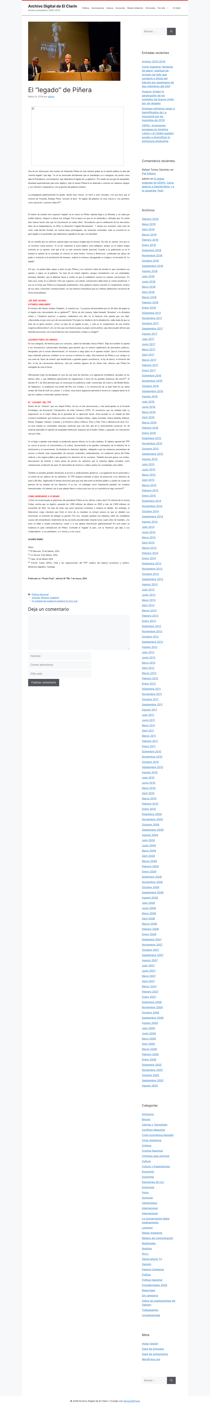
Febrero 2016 (150, 427)
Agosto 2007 (150, 960)
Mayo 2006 (149, 1038)
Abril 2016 (148, 417)
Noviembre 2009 (152, 819)
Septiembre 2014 (152, 516)
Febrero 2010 (150, 803)
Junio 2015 (148, 469)
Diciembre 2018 (151, 250)
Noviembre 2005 (152, 1070)
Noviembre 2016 (152, 380)
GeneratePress (132, 1401)
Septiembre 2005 (152, 1080)
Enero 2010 (149, 808)
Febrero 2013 (150, 615)
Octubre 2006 (150, 1012)
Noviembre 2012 (152, 631)
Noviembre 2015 (152, 443)
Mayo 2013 (149, 600)
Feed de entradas (153, 1348)
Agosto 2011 (149, 709)
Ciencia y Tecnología (154, 1124)
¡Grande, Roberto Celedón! (45, 597)
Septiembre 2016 (152, 391)
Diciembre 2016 (151, 375)
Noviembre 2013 (152, 568)
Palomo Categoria (153, 1269)
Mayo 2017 (148, 349)
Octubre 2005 (150, 1075)
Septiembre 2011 (152, 704)
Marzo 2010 (149, 798)
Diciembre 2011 (151, 688)
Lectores (147, 1227)
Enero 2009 (149, 871)
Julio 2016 (148, 401)
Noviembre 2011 (152, 694)
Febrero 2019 (150, 239)
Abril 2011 (148, 730)
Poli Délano (149, 173)
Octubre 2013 (150, 574)
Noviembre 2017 (152, 318)
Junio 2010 (148, 782)
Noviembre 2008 (152, 882)
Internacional (97, 8)
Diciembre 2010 (151, 751)
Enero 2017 (149, 370)
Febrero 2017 (150, 365)
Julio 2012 (148, 652)
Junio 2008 (149, 908)
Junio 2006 (149, 1033)
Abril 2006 (148, 1043)
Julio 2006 (148, 1028)
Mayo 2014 (149, 537)
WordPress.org (151, 1359)
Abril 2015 (148, 480)
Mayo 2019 (149, 224)
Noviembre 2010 (152, 756)
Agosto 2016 (150, 396)
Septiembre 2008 (152, 892)
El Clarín (177, 8)
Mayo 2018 (148, 286)
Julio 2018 (148, 276)
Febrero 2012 (150, 678)
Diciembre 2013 (151, 563)
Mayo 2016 (149, 412)
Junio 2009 (149, 845)
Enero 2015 (149, 495)
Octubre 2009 (150, 824)
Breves (146, 1119)
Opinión (146, 1264)
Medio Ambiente (135, 8)
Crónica (146, 1145)
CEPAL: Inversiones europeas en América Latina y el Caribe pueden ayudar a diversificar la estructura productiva (158, 133)
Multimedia (149, 1243)
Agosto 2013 (150, 584)
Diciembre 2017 (151, 312)
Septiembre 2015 (152, 453)
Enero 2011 (148, 746)
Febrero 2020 (150, 219)
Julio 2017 (148, 339)
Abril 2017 (148, 354)
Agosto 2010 (150, 772)
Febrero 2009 (150, 866)
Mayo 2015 (148, 474)
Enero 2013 (149, 621)
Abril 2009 (148, 855)
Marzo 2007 (149, 986)
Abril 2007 (148, 981)
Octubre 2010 (150, 762)
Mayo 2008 (149, 913)
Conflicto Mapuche (153, 1129)
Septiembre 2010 (152, 767)
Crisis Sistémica (151, 1140)
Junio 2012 (148, 657)
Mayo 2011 (148, 725)
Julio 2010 (148, 777)
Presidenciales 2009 (154, 1285)
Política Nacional (40, 594)
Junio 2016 (148, 406)
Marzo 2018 (149, 297)
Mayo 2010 (149, 788)
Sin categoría (150, 1295)
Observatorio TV (152, 1259)
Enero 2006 (149, 1059)
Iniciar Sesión (150, 1343)
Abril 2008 (148, 918)
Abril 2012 (148, 668)
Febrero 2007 (150, 991)
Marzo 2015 (149, 485)
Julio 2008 (148, 902)
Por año (161, 8)
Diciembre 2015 (151, 438)
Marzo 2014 (149, 547)
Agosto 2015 (149, 459)
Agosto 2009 (150, 835)
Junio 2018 (148, 281)
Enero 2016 (149, 433)
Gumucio (147, 1197)
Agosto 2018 (149, 271)
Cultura (109, 8)
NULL (145, 1253)
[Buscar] (171, 31)
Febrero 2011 (150, 741)
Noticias (147, 1248)
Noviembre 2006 (152, 1007)
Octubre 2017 (150, 323)
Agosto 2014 (150, 521)
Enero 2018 (149, 307)
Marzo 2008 (149, 923)
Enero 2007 (149, 996)
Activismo (148, 1114)
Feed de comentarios (155, 1354)
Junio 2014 (148, 532)
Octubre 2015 (150, 448)
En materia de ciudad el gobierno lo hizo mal (54, 601)
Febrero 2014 (150, 553)
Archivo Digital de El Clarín (52, 6)
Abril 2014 (148, 542)
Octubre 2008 (150, 887)
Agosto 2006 (150, 1023)
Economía (120, 8)
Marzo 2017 (149, 359)
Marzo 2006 (149, 1049)
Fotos (145, 1192)
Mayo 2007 (149, 976)
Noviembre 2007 (152, 944)
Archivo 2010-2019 (153, 61)
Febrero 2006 (150, 1054)
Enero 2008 (149, 934)
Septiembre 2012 (152, 641)
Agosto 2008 (150, 897)
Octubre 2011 (150, 699)
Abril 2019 (148, 229)
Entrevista (150, 8)
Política (85, 8)
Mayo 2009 (149, 850)
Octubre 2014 (150, 511)
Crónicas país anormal (155, 1156)
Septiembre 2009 (153, 829)
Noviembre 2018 (152, 255)
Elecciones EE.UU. (153, 1182)
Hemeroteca (149, 1203)
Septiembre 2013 (152, 579)
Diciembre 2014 (151, 500)
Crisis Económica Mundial (157, 1135)
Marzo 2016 (149, 422)
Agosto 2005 (150, 1085)
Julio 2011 (148, 715)
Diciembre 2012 (151, 626)
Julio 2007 (148, 965)
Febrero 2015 (150, 490)
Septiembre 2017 (152, 328)
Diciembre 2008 (152, 876)
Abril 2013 (148, 605)
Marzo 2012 (149, 673)
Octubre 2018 (150, 260)
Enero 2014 (149, 558)
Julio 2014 (148, 527)
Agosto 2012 (149, 647)
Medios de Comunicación (157, 1238)
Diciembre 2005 (152, 1064)
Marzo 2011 (149, 735)
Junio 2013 (148, 594)
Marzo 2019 (149, 234)
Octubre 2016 (150, 386)
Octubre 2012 (150, 636)
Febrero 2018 (150, 302)
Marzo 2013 (149, 610)
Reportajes (148, 1290)
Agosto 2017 (149, 333)
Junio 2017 (148, 344)
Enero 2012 (149, 683)
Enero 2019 (149, 245)
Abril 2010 (148, 793)
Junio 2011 (148, 720)
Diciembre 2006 (152, 1002)
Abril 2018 (148, 292)
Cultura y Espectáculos (156, 1166)
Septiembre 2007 (152, 955)
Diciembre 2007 (152, 939)
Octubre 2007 (150, 949)
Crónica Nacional (152, 1150)
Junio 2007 (149, 970)
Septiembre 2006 (153, 1017)
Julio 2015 (148, 464)
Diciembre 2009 (152, 814)
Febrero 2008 (150, 929)
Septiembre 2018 (152, 266)
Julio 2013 (148, 589)
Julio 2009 (148, 840)
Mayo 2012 (148, 662)
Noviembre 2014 (152, 506)
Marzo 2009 (149, 861)
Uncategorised (151, 1315)
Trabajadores (150, 1310)
